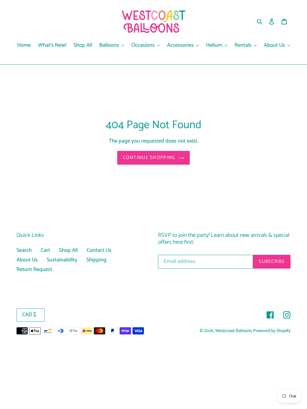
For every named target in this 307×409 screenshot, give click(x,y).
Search (24, 250)
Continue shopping (149, 158)
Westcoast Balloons (233, 330)
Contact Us (99, 250)
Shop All (68, 250)
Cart (45, 250)
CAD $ (29, 314)
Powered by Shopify (272, 330)
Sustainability (62, 259)
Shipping (96, 259)
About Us (27, 259)
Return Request (34, 269)
